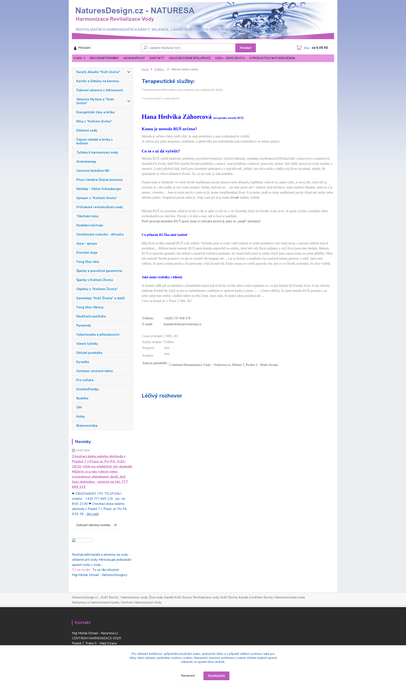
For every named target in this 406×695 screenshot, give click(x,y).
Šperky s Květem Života (94, 280)
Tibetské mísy (87, 216)
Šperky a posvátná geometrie (99, 271)
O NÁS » (159, 69)
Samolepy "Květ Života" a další (100, 298)
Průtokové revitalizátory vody (99, 207)
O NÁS (78, 58)
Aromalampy (86, 161)
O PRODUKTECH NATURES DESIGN (272, 58)
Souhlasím (216, 675)
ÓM (79, 407)
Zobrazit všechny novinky (93, 525)
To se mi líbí (81, 570)
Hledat (245, 48)
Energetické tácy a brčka (95, 112)
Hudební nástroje (89, 225)
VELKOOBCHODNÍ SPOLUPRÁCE (190, 58)
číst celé (93, 514)
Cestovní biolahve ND (92, 171)
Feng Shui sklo (87, 262)
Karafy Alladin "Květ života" (98, 72)
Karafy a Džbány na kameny (97, 81)
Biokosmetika (86, 426)
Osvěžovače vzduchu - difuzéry (100, 234)
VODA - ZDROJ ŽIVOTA (230, 58)
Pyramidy (83, 325)
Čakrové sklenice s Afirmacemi (99, 90)
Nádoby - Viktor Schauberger (98, 189)
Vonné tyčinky (87, 344)
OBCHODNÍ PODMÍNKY (104, 58)
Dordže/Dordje (87, 389)
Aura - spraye (86, 243)
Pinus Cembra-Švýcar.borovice (99, 180)
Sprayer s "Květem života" (96, 198)
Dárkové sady (86, 130)
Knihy (80, 416)
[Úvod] (203, 20)
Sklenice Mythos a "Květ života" (95, 101)
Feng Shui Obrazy (90, 307)
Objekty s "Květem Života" (97, 289)
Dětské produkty (89, 353)
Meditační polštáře (91, 316)
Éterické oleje (86, 253)
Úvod (145, 69)
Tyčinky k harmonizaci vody (97, 152)
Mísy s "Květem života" (94, 121)
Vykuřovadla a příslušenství (97, 334)
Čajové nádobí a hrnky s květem (94, 141)
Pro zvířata (84, 380)
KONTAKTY (157, 58)
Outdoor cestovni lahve (94, 371)
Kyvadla (82, 362)
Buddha (82, 398)
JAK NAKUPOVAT (134, 58)
